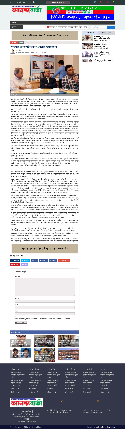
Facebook (15, 260)
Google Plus (65, 260)
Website (17, 311)
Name (17, 298)
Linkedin (44, 260)
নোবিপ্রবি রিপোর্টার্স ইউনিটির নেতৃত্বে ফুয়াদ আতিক (17, 375)
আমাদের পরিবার (16, 369)
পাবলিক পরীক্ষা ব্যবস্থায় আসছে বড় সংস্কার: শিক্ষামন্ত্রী (43, 358)
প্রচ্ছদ (14, 43)
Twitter (26, 260)
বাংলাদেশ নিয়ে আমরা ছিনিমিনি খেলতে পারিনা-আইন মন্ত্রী (102, 54)
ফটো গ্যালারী (15, 389)
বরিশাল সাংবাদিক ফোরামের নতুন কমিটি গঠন (103, 61)
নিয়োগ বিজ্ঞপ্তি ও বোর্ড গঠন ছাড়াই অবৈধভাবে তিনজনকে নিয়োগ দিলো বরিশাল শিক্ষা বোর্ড (68, 355)
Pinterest (16, 264)
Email (17, 305)
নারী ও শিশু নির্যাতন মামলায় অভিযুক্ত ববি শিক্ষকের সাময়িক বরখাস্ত (19, 343)
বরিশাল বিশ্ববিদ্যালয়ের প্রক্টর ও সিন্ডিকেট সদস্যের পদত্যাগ (20, 354)
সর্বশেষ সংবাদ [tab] (90, 33)
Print (25, 264)
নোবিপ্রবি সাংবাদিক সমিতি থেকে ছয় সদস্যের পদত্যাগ (17, 383)
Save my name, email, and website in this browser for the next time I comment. (43, 319)
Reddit (53, 260)
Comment (19, 276)
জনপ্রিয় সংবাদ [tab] (106, 33)
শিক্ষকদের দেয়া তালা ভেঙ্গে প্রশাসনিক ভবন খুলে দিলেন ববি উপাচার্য (68, 343)
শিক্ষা (21, 43)
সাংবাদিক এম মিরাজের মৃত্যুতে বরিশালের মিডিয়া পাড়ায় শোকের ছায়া (63, 27)
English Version (58, 2)
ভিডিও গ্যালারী (15, 392)
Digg (35, 260)
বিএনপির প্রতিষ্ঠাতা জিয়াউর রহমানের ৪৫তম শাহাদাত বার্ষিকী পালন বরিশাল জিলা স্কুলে (44, 342)
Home (14, 23)
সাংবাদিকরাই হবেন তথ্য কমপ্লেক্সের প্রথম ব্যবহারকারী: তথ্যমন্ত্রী (102, 46)
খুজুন (111, 27)
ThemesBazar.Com (108, 427)
